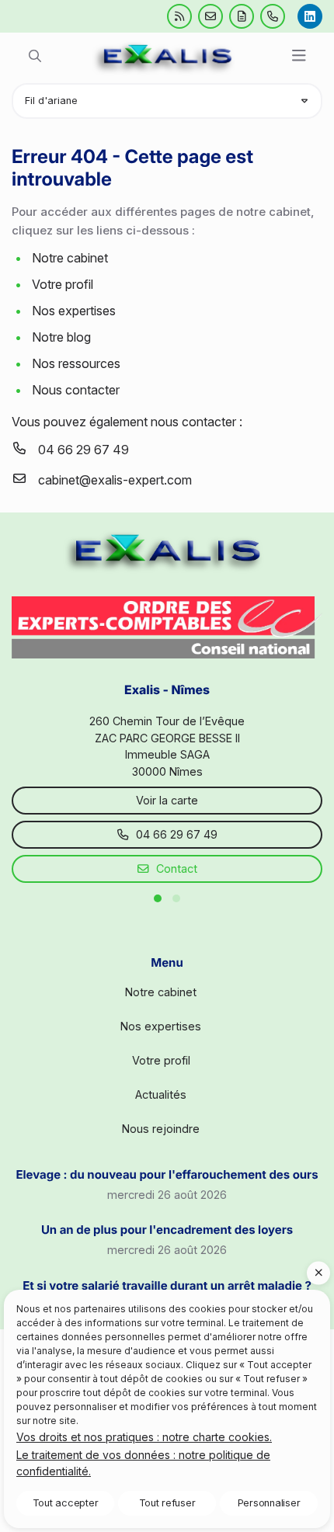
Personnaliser (269, 1503)
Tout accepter (66, 1503)
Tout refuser (167, 1503)
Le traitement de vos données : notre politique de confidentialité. (143, 1463)
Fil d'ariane (51, 100)
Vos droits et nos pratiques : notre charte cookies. (144, 1436)
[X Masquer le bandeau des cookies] (318, 1272)
